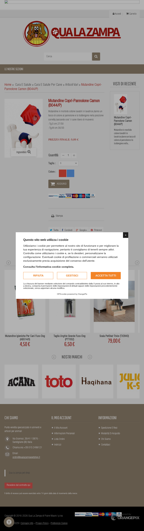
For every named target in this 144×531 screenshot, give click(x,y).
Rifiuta (38, 275)
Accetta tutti (105, 275)
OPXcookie (62, 294)
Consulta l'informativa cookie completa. (48, 266)
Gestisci (72, 275)
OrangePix (82, 294)
